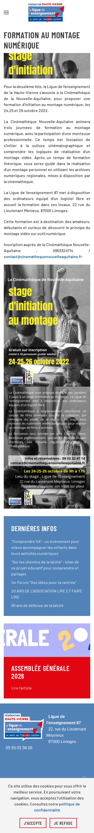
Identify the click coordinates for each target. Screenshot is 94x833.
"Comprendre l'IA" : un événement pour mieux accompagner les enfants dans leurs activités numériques (45, 547)
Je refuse (63, 823)
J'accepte (33, 823)
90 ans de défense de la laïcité (37, 605)
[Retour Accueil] (47, 12)
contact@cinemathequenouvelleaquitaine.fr (43, 256)
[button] (6, 12)
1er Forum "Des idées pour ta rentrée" (44, 582)
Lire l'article (21, 687)
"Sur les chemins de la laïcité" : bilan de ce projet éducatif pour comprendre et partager (45, 567)
